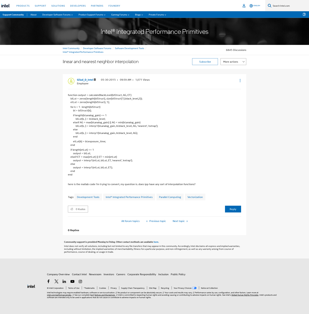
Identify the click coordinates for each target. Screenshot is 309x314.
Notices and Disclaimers (104, 294)
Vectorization (195, 197)
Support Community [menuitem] (13, 14)
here (156, 242)
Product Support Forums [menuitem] (91, 14)
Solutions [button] (58, 5)
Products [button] (23, 5)
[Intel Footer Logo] (31, 286)
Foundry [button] (114, 5)
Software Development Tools (129, 48)
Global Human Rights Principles (244, 294)
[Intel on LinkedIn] (64, 282)
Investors (109, 274)
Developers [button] (78, 5)
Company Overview (58, 274)
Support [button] (40, 5)
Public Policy (178, 274)
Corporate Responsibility (141, 274)
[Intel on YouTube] (72, 282)
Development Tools (88, 197)
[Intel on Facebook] (48, 282)
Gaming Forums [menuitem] (119, 14)
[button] (240, 80)
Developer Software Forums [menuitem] (56, 14)
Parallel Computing (170, 197)
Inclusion (163, 274)
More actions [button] (230, 61)
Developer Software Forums (97, 48)
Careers (120, 274)
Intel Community (71, 48)
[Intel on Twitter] (56, 282)
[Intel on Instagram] (80, 282)
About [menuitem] (33, 14)
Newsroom (95, 274)
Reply (233, 209)
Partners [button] (97, 5)
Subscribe (205, 61)
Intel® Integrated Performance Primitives (83, 51)
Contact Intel (79, 274)
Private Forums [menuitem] (156, 14)
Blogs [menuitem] (138, 14)
